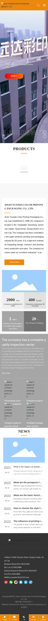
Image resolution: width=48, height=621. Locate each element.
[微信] (11, 582)
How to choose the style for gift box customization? (28, 509)
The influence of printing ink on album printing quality (28, 522)
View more (31, 400)
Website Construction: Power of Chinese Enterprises (22, 604)
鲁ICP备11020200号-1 (24, 602)
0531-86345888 (14, 574)
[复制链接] (30, 582)
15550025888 (16, 567)
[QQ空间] (26, 582)
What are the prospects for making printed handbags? (28, 483)
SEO (25, 607)
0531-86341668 (23, 564)
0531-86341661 (30, 571)
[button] (44, 76)
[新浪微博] (6, 582)
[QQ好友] (21, 582)
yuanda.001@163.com (20, 577)
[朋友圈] (16, 582)
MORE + (14, 76)
